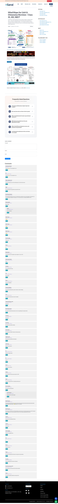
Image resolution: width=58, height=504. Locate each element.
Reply (6, 177)
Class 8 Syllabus (43, 42)
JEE (18, 4)
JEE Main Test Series (43, 15)
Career (41, 485)
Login (51, 5)
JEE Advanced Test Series (44, 24)
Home (8, 49)
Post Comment (7, 158)
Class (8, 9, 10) (27, 4)
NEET (22, 4)
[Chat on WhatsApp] (56, 501)
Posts (41, 487)
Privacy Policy (42, 493)
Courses (41, 489)
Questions (42, 491)
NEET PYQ (42, 30)
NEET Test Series (43, 34)
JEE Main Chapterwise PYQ (44, 12)
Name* (6, 150)
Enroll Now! (49, 1)
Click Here (28, 87)
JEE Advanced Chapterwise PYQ (45, 22)
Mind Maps (11, 49)
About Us (45, 4)
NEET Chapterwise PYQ (44, 31)
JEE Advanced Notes (43, 23)
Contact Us (40, 4)
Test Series (34, 4)
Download (9, 61)
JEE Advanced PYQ (43, 20)
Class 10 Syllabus (43, 39)
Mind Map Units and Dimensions (19, 49)
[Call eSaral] (56, 498)
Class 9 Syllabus (43, 41)
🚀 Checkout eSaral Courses (21, 64)
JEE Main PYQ (42, 11)
